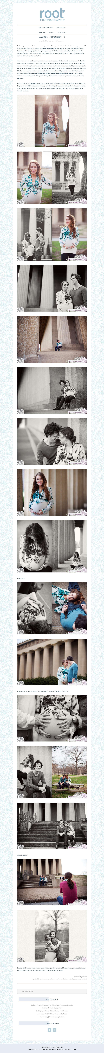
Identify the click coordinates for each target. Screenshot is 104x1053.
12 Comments (60, 41)
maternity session (54, 979)
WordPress (68, 1049)
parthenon (77, 979)
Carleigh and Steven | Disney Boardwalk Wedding (52, 1011)
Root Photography (58, 1047)
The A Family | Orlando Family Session (52, 1017)
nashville (70, 979)
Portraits (84, 976)
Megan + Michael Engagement (52, 1008)
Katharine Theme (45, 1049)
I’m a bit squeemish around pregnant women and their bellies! (53, 73)
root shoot (84, 979)
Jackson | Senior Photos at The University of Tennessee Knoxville (52, 1005)
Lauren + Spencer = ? (52, 37)
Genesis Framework (58, 1049)
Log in (74, 1049)
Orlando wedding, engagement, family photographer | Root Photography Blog (52, 14)
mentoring (64, 979)
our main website (47, 48)
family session (44, 979)
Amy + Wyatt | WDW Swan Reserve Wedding (52, 1014)
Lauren (32, 83)
